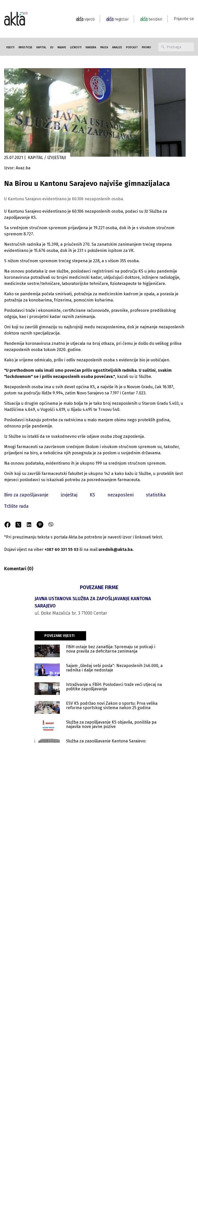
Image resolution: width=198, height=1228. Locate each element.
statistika (156, 495)
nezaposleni (121, 495)
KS (92, 495)
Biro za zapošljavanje (26, 495)
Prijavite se (184, 18)
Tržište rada (16, 506)
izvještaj (69, 495)
